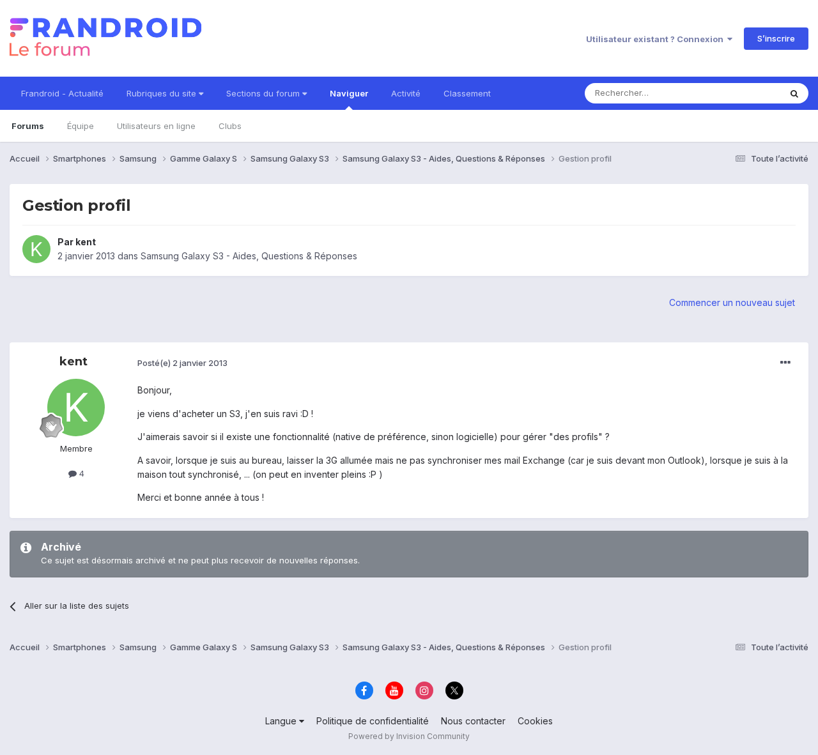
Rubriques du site (163, 93)
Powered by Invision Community (409, 736)
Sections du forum (264, 93)
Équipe (80, 126)
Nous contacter (473, 720)
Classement (467, 93)
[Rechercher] (794, 93)
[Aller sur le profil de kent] (36, 249)
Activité (406, 93)
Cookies (535, 720)
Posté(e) (182, 363)
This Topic (743, 93)
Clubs (230, 126)
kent (85, 241)
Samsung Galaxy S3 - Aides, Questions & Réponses (249, 255)
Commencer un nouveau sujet (732, 302)
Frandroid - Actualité (62, 93)
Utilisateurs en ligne (156, 126)
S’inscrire (776, 38)
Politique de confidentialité (372, 720)
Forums (28, 126)
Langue (282, 720)
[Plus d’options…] (785, 362)
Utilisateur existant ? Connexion (656, 39)
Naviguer (349, 93)
